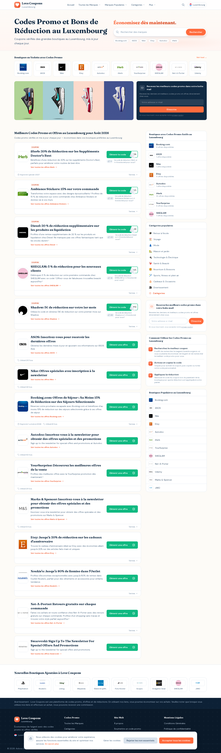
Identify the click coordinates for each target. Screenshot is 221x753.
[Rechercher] (183, 5)
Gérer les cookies (112, 740)
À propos (118, 723)
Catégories (136, 4)
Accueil (70, 4)
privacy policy (177, 115)
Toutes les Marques (88, 4)
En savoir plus (52, 743)
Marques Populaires (114, 4)
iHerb (174, 40)
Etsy (152, 40)
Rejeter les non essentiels (140, 740)
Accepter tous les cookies (176, 740)
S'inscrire (171, 109)
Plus (151, 4)
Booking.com (121, 40)
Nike (143, 40)
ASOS (134, 40)
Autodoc (163, 40)
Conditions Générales (174, 723)
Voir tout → (201, 57)
